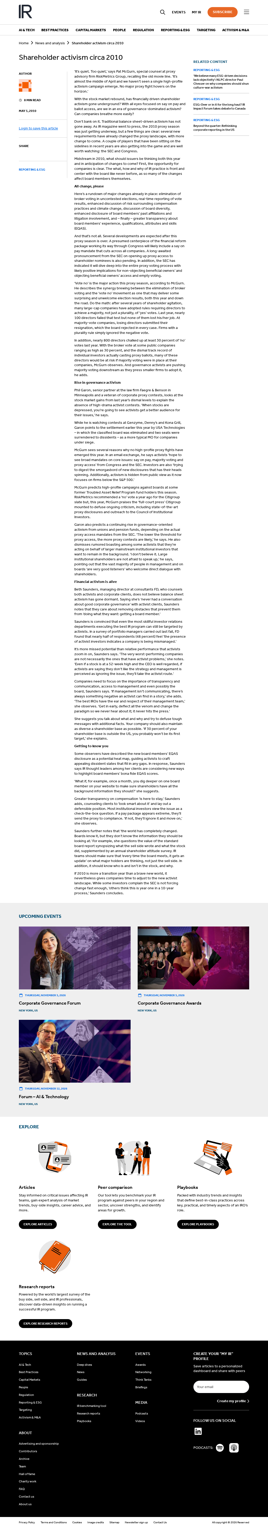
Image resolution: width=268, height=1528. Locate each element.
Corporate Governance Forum (50, 1003)
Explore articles (38, 1224)
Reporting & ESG (32, 169)
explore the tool (117, 1224)
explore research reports (46, 1323)
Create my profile (231, 1401)
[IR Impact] (25, 12)
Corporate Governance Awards (170, 1003)
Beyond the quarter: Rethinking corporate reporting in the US (215, 128)
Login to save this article (38, 128)
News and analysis (50, 43)
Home (24, 43)
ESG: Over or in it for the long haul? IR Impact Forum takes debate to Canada (219, 106)
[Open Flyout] (246, 12)
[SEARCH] (163, 12)
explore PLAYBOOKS (198, 1224)
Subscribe (222, 12)
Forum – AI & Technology (44, 1096)
